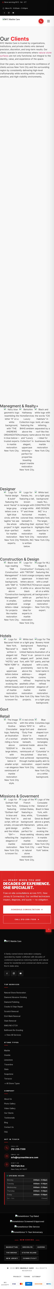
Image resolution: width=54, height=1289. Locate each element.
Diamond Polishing (11, 1002)
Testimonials (9, 1118)
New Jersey (12, 1258)
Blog (6, 1122)
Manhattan (12, 1247)
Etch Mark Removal (12, 1016)
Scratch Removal (11, 1011)
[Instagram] (8, 13)
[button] (1, 446)
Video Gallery (9, 1108)
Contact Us (9, 1127)
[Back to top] (48, 929)
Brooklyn (28, 1247)
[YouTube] (13, 13)
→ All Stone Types (12, 1083)
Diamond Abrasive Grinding (15, 997)
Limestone (8, 1060)
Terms (27, 1277)
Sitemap (36, 1277)
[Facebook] (4, 13)
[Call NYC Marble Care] (41, 21)
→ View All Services (12, 1035)
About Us (8, 1099)
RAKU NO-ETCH (11, 1026)
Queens (41, 1247)
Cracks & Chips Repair (13, 1007)
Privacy (17, 1277)
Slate (6, 1069)
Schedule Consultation (25, 909)
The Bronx (11, 1253)
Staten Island (29, 1253)
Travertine (8, 1064)
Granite (7, 1055)
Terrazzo (8, 1079)
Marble (7, 1050)
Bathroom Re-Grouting (13, 1030)
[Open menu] (48, 21)
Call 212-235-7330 (25, 919)
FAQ (6, 1132)
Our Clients (9, 1113)
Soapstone (8, 1074)
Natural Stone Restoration (15, 993)
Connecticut (30, 1258)
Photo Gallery (9, 1104)
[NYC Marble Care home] (11, 21)
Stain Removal (10, 1021)
